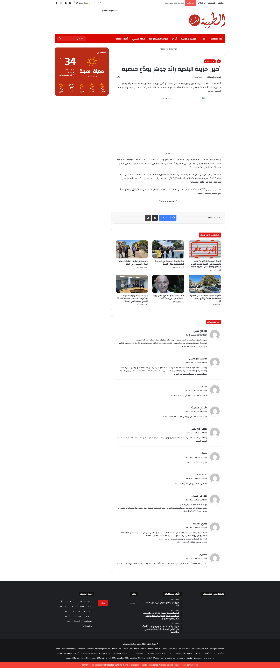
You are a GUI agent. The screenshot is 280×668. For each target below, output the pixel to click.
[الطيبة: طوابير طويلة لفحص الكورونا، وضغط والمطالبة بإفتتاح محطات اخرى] (205, 284)
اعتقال (69, 601)
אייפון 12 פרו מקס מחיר (117, 653)
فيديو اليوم (88, 621)
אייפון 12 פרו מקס (133, 653)
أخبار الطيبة (217, 38)
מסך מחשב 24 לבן (142, 658)
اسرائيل (89, 601)
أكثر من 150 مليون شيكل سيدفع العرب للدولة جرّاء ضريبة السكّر (158, 3)
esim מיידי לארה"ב (81, 653)
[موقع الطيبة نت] (207, 20)
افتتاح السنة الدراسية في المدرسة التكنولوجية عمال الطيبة (169, 262)
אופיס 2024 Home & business (92, 658)
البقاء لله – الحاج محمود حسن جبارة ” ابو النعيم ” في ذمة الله (168, 297)
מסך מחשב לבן (169, 658)
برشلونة (63, 606)
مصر (68, 621)
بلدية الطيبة (88, 611)
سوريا (79, 616)
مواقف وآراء (87, 626)
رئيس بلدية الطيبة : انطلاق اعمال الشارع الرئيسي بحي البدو (133, 262)
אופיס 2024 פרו (128, 658)
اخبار (204, 38)
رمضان (65, 611)
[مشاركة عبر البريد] (155, 218)
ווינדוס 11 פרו (123, 649)
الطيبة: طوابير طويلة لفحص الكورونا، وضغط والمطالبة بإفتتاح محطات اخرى (205, 298)
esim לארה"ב (67, 653)
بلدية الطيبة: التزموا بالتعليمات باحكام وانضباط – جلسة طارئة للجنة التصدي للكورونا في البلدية (132, 298)
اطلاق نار (79, 601)
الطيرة (81, 606)
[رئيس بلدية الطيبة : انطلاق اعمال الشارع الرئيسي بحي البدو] (132, 249)
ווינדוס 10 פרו (134, 649)
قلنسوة (77, 621)
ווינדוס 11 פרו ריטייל (95, 649)
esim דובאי (198, 658)
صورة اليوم (69, 616)
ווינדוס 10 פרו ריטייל (110, 649)
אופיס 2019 (196, 649)
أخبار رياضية (121, 38)
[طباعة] (148, 218)
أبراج (174, 38)
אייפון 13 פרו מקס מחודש (150, 653)
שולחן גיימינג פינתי (200, 653)
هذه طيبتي (138, 38)
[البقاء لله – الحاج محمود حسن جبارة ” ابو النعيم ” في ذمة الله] (168, 284)
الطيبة (90, 606)
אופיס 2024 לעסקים (113, 658)
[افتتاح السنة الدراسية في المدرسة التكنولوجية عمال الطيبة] (168, 249)
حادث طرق (75, 611)
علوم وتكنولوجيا (158, 38)
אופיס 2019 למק (147, 649)
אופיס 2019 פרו (208, 649)
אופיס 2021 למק (161, 649)
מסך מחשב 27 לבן (156, 658)
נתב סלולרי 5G (81, 649)
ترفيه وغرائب (188, 38)
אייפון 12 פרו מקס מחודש (98, 653)
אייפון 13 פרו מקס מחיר (169, 653)
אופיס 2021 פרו (184, 649)
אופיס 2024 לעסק (72, 658)
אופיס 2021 (172, 649)
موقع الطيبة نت (212, 77)
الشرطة (60, 601)
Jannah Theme (88, 665)
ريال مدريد (88, 616)
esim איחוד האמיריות (184, 658)
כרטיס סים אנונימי (68, 649)
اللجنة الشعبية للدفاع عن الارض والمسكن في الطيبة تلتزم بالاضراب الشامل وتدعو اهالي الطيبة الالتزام (206, 264)
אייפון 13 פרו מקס (185, 653)
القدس (72, 606)
